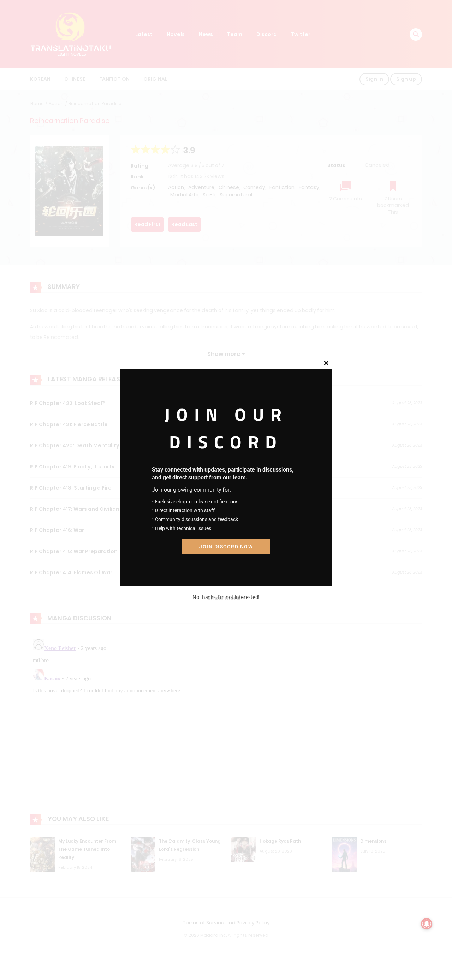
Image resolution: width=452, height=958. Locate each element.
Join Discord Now (226, 547)
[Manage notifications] (426, 923)
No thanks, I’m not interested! (226, 597)
